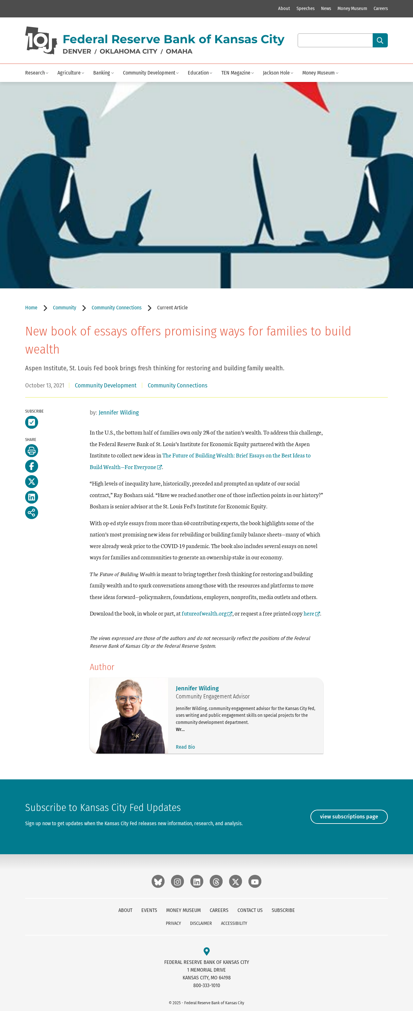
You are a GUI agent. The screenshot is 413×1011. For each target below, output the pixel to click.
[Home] (41, 40)
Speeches (306, 8)
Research (35, 73)
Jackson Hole (276, 73)
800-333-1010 (206, 985)
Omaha (179, 51)
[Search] (380, 40)
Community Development (149, 73)
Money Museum (352, 8)
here (312, 613)
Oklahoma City (128, 51)
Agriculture (69, 73)
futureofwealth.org (204, 613)
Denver (77, 51)
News (326, 8)
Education (198, 73)
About (284, 8)
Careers (381, 8)
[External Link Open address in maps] (207, 952)
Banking (101, 73)
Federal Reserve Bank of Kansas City (174, 39)
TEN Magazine (235, 73)
